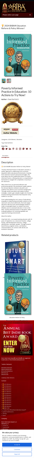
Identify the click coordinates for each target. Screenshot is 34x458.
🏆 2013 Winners (6, 384)
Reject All (17, 454)
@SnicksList (4, 373)
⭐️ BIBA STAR (5, 408)
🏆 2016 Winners (6, 390)
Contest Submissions (8, 412)
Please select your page (10, 15)
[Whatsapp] (16, 148)
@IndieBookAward (6, 368)
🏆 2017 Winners (6, 391)
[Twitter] (6, 148)
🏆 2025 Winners (6, 406)
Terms (4, 415)
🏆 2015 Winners (6, 388)
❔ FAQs (4, 413)
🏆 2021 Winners (6, 399)
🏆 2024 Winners (6, 404)
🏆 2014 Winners (6, 386)
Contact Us (5, 425)
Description (5, 155)
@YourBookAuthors (7, 371)
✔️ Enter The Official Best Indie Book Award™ (14, 410)
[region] (17, 444)
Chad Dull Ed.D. (8, 143)
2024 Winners (12, 139)
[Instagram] (20, 148)
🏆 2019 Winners (6, 395)
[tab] (5, 156)
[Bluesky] (26, 148)
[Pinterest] (13, 148)
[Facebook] (3, 148)
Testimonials (5, 427)
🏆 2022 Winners (6, 401)
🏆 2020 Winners (6, 397)
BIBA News (5, 429)
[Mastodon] (23, 148)
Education (19, 139)
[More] (30, 148)
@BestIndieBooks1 (6, 369)
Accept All (17, 444)
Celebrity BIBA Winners (7, 378)
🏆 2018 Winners (6, 393)
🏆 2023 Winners (6, 402)
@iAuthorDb (4, 374)
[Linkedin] (9, 148)
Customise (17, 449)
